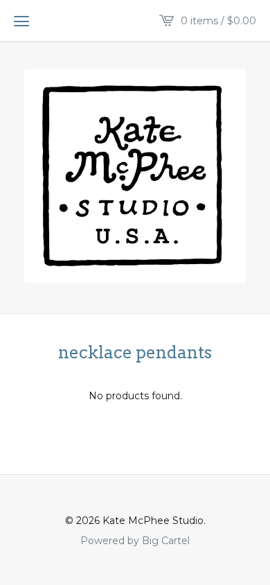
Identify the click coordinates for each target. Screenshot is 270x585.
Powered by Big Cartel (135, 540)
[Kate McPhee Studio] (135, 176)
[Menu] (21, 21)
